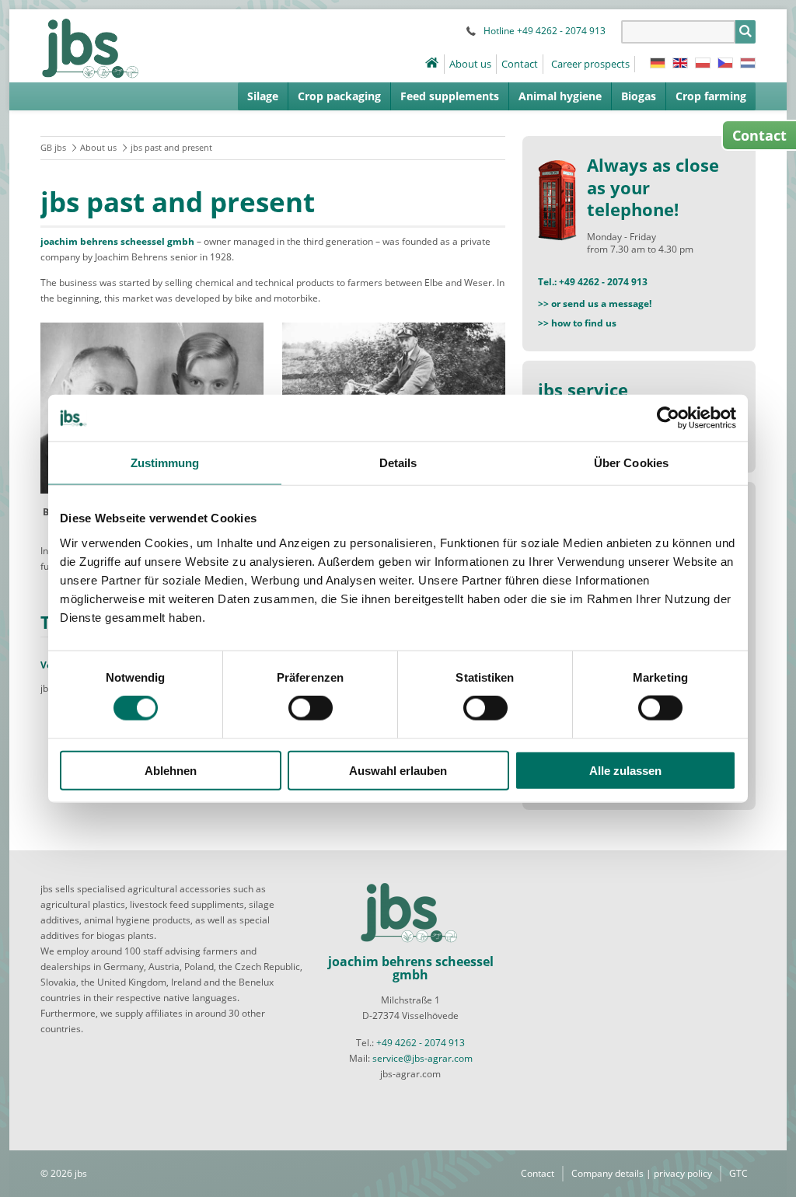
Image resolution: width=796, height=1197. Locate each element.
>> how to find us (577, 323)
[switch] (310, 708)
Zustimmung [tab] (165, 462)
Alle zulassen (625, 769)
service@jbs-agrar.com (422, 1058)
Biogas (638, 96)
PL (703, 63)
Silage (262, 96)
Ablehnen (171, 769)
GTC (738, 1173)
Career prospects (590, 64)
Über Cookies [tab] (631, 462)
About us (470, 64)
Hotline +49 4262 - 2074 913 (545, 30)
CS (725, 63)
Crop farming (711, 96)
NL (748, 63)
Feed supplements (449, 96)
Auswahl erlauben (398, 769)
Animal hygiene (560, 96)
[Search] (745, 32)
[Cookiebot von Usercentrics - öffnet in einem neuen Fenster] (668, 418)
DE (658, 63)
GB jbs (53, 147)
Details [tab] (398, 462)
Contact (519, 64)
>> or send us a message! (594, 303)
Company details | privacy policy (641, 1173)
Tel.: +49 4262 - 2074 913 (593, 281)
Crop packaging (339, 96)
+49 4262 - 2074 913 (420, 1042)
